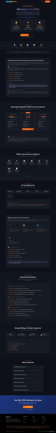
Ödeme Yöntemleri (30, 52)
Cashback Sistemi (16, 52)
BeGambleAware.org (30, 409)
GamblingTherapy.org (38, 427)
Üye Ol (47, 1)
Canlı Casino (24, 422)
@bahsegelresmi (16, 349)
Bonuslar (21, 52)
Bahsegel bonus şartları (16, 141)
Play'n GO (45, 204)
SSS (41, 52)
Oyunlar (25, 52)
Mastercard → (42, 231)
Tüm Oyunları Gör (28, 176)
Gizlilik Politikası (44, 419)
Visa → (39, 231)
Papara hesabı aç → (11, 231)
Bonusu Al (13, 129)
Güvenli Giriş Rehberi (36, 52)
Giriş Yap (42, 1)
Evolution (14, 205)
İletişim (43, 422)
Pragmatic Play (36, 204)
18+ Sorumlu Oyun (51, 431)
